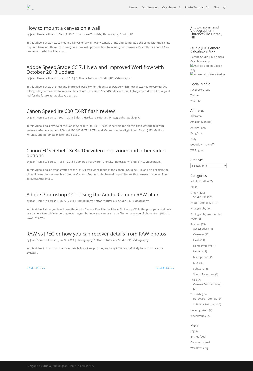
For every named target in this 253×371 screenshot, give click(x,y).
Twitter (194, 95)
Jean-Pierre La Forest (43, 34)
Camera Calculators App (208, 284)
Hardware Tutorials (89, 34)
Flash (79, 117)
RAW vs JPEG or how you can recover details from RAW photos (96, 233)
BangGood (196, 133)
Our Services (149, 7)
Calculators (169, 7)
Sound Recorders (203, 274)
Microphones (201, 257)
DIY (192, 187)
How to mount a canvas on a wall (63, 28)
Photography (111, 34)
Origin (194, 192)
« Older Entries (35, 268)
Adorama (196, 116)
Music (197, 263)
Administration (199, 181)
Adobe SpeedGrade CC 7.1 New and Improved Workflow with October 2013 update (95, 69)
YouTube (195, 101)
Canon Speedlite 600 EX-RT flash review (70, 111)
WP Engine (197, 150)
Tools (193, 280)
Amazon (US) (198, 127)
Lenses (197, 251)
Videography (123, 78)
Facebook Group (200, 89)
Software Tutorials (87, 78)
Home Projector (202, 246)
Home (133, 7)
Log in (194, 331)
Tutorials (195, 294)
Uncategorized (199, 310)
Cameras (81, 161)
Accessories (200, 228)
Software (198, 268)
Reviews (195, 224)
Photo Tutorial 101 (197, 7)
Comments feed (200, 342)
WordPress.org (199, 348)
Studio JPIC (126, 34)
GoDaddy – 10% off (202, 144)
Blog (216, 7)
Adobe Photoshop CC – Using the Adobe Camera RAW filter (92, 194)
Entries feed (197, 336)
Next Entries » (165, 268)
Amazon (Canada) (201, 121)
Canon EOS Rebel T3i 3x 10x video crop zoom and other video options (96, 153)
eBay (193, 139)
